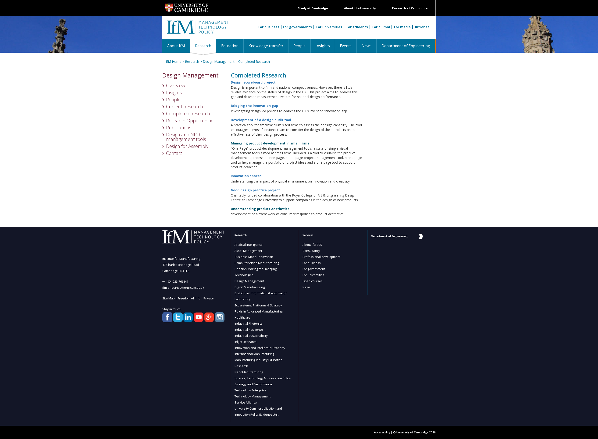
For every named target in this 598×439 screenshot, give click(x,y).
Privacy (208, 298)
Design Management (219, 61)
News (366, 45)
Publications (178, 127)
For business (268, 27)
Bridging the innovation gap (254, 105)
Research (205, 45)
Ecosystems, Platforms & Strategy (258, 305)
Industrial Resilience (249, 329)
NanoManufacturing (249, 372)
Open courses (313, 281)
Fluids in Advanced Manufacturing (258, 311)
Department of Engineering (405, 45)
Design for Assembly (187, 146)
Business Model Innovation (254, 257)
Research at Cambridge (409, 8)
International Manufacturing (254, 354)
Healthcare (242, 317)
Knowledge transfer (266, 45)
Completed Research (254, 61)
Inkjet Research (245, 342)
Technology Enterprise (250, 390)
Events (346, 45)
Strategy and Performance (253, 384)
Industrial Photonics (249, 323)
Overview (175, 85)
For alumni (381, 27)
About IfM (176, 45)
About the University (360, 8)
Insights (323, 45)
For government (314, 269)
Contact (174, 153)
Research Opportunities (191, 120)
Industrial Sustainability (251, 336)
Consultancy (311, 251)
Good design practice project (255, 190)
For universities (329, 27)
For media (402, 27)
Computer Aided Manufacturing (257, 263)
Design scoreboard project (253, 82)
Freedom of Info (189, 298)
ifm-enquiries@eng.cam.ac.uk (183, 287)
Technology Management (253, 396)
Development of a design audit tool (261, 120)
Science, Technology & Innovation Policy (263, 378)
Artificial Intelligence (249, 244)
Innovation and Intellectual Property (260, 348)
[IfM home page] (197, 30)
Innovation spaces (246, 176)
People (299, 45)
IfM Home (173, 61)
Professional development (321, 257)
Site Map (168, 298)
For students (357, 27)
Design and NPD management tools (186, 136)
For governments (297, 27)
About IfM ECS (312, 244)
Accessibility (382, 432)
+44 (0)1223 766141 (175, 281)
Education (229, 45)
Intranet (422, 27)
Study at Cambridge (313, 8)
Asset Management (248, 251)
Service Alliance (246, 402)
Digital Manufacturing (250, 287)
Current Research (184, 106)
